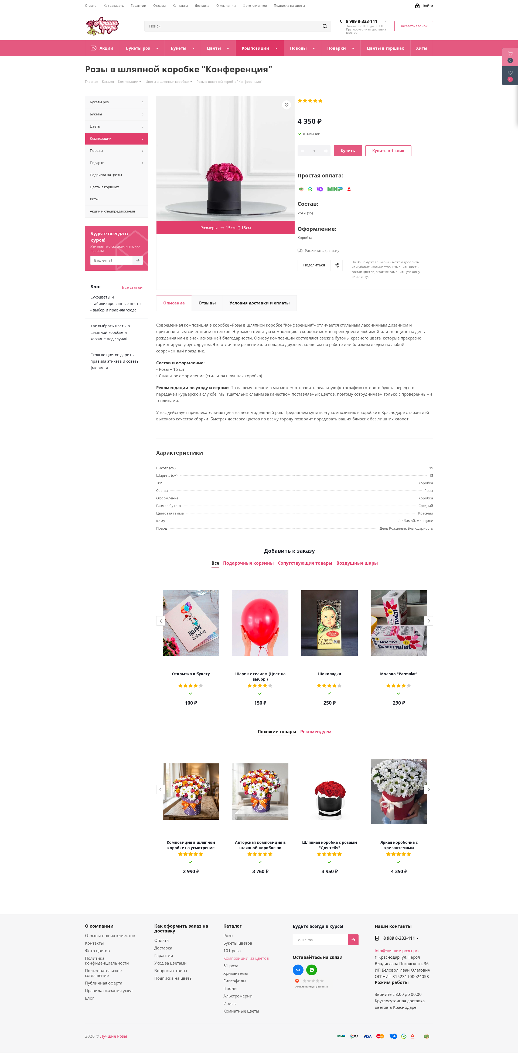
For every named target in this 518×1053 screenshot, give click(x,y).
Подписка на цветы (173, 978)
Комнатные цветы (241, 1011)
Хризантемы (235, 973)
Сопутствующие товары (305, 563)
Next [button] (428, 621)
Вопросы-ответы (170, 970)
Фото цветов (97, 950)
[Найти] (324, 26)
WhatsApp (311, 970)
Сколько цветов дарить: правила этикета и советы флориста (114, 361)
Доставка (163, 948)
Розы (228, 935)
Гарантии (163, 955)
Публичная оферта (103, 983)
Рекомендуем (316, 732)
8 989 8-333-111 (361, 21)
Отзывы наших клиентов (110, 935)
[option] (191, 643)
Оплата (161, 940)
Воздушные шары (357, 563)
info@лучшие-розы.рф (397, 950)
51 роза (230, 965)
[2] (305, 101)
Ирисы (230, 1003)
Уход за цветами (170, 963)
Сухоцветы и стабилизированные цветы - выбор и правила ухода (115, 303)
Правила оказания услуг (109, 990)
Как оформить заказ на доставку (181, 928)
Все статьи (132, 287)
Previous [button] (160, 621)
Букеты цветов (237, 943)
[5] (320, 101)
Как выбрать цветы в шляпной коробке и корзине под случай (110, 332)
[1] (300, 101)
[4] (315, 101)
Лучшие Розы (113, 1036)
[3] (310, 101)
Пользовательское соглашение (103, 973)
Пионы (230, 988)
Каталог (232, 926)
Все (215, 563)
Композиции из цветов (246, 958)
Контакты (94, 943)
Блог (89, 998)
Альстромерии (238, 996)
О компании (99, 926)
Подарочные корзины (248, 563)
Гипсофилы (234, 980)
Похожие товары (277, 732)
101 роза (232, 950)
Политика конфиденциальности (107, 960)
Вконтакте (298, 970)
